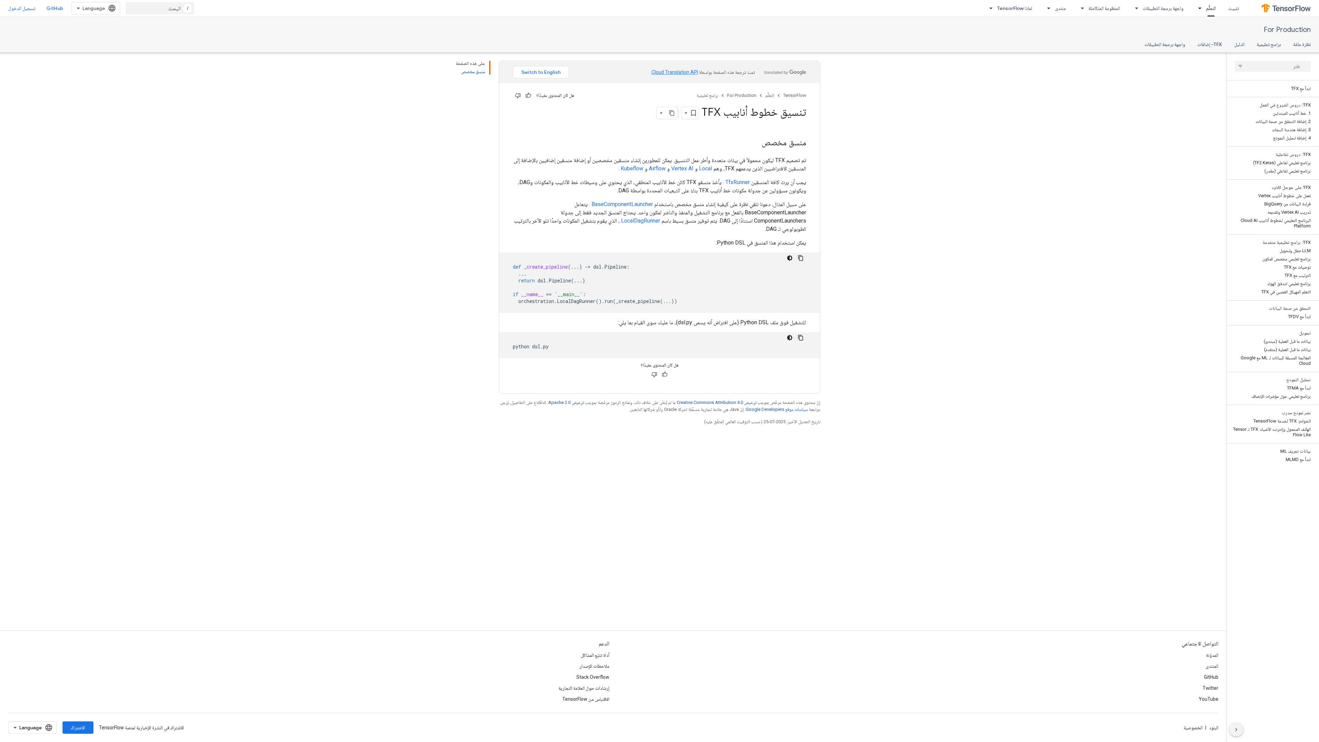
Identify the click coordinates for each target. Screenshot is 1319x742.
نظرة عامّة (1302, 44)
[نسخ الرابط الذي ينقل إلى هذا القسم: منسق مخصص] (755, 143)
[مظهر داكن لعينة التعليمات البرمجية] (789, 257)
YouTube (1208, 699)
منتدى (1060, 8)
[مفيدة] (528, 95)
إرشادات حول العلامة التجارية (584, 688)
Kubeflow (632, 168)
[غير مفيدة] (518, 95)
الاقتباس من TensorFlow (585, 699)
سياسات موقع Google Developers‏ (777, 409)
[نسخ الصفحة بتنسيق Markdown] (672, 113)
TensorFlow (794, 95)
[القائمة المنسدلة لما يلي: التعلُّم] (1198, 8)
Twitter (1210, 688)
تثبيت (1233, 8)
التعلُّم (1211, 8)
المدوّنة (1212, 655)
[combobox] (160, 8)
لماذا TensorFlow (1014, 8)
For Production (1287, 29)
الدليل (1239, 44)
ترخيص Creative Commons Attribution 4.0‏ (716, 402)
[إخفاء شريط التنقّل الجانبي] (1236, 730)
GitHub (54, 8)
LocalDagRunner (640, 220)
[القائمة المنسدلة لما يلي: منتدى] (1046, 8)
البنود (1213, 727)
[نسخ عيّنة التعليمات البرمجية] (800, 257)
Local (705, 168)
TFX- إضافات (1209, 44)
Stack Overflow (592, 677)
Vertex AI (682, 168)
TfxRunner (737, 182)
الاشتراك (78, 727)
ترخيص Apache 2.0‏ (566, 402)
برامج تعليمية (1269, 44)
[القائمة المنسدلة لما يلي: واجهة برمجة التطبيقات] (1134, 8)
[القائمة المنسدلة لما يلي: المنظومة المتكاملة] (1080, 8)
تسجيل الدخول (21, 8)
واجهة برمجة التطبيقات (1163, 8)
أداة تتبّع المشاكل (595, 655)
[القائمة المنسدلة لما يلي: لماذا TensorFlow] (989, 8)
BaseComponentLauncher (622, 204)
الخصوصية (1193, 727)
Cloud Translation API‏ (675, 72)
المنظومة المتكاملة (1104, 8)
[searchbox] (1273, 66)
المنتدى (1212, 666)
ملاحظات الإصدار (594, 666)
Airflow (657, 168)
